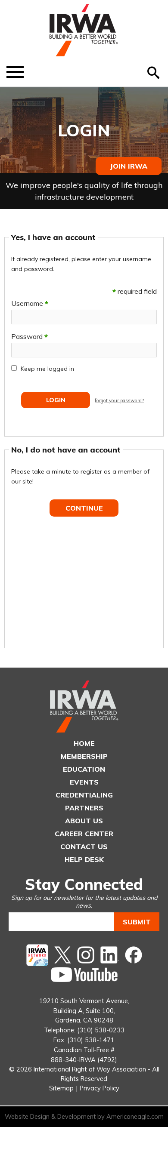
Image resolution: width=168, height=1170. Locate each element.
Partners (84, 808)
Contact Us (84, 846)
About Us (84, 820)
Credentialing (84, 795)
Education (84, 769)
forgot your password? (119, 400)
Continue (84, 508)
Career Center (84, 833)
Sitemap (61, 1088)
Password (29, 336)
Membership (84, 756)
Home (84, 743)
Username (29, 303)
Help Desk (84, 859)
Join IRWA (128, 166)
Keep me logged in (47, 369)
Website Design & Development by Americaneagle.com (84, 1117)
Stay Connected (84, 884)
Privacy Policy (99, 1088)
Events (84, 782)
